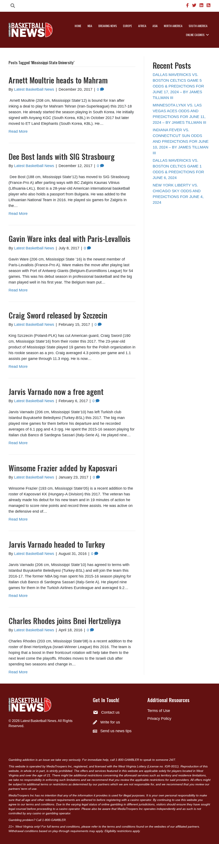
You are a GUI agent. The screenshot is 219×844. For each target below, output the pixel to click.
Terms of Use (158, 711)
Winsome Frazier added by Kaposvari (63, 467)
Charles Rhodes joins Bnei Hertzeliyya (65, 620)
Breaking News (107, 25)
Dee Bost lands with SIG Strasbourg (62, 156)
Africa (142, 25)
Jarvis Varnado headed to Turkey (57, 544)
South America (198, 25)
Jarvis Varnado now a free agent (56, 391)
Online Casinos (195, 34)
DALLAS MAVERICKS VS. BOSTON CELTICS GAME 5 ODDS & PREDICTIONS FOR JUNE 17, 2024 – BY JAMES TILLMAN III (178, 86)
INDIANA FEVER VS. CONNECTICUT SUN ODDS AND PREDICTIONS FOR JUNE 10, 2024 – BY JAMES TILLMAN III (181, 141)
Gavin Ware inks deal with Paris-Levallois (69, 238)
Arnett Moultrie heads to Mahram (58, 80)
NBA (89, 25)
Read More (18, 131)
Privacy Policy (159, 718)
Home (78, 25)
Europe (127, 25)
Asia (155, 25)
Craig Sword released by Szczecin (58, 315)
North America (173, 25)
